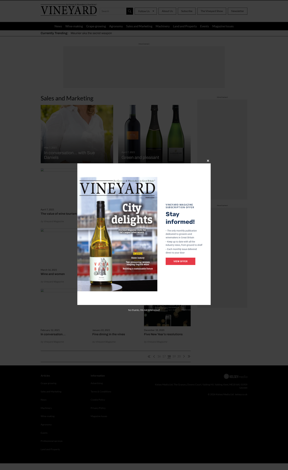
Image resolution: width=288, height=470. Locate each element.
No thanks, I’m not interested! (144, 310)
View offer (181, 261)
